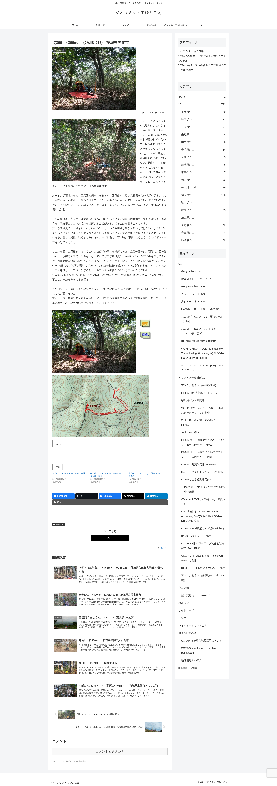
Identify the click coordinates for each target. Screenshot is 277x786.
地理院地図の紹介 (191, 660)
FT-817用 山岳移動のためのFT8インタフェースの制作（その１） (203, 442)
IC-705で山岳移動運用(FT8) (197, 479)
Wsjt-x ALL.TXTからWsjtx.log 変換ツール (203, 501)
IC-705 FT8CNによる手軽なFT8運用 (203, 568)
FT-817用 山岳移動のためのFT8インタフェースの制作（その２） (203, 454)
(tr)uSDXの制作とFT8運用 (196, 536)
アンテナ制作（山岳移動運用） (199, 385)
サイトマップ (186, 610)
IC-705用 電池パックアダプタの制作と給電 (205, 489)
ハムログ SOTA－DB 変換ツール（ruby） (202, 319)
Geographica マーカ (193, 271)
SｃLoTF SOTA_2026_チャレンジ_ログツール (202, 368)
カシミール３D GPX (194, 301)
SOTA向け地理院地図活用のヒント (201, 640)
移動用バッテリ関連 (193, 400)
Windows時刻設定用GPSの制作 (199, 464)
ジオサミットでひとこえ (192, 625)
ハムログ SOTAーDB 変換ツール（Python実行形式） (201, 331)
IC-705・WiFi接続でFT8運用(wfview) (202, 528)
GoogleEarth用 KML (193, 286)
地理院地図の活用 (188, 633)
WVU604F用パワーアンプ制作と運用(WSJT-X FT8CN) (202, 546)
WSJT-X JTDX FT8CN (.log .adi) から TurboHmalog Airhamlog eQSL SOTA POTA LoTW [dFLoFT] (203, 353)
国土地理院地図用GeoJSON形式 (200, 341)
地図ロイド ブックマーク (196, 278)
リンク (182, 618)
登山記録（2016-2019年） (196, 595)
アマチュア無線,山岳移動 (193, 377)
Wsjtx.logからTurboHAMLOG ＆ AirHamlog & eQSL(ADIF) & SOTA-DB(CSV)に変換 (201, 516)
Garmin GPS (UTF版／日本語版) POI (202, 309)
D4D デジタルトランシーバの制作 (202, 472)
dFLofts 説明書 (187, 667)
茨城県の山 (59, 524)
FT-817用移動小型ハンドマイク (199, 392)
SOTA (181, 263)
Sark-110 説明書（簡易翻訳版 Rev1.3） (200, 422)
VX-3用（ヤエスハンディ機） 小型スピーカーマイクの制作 (202, 410)
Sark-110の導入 (190, 432)
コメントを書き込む (110, 751)
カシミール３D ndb (193, 294)
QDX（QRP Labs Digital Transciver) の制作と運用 (203, 558)
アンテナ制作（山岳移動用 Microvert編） (203, 578)
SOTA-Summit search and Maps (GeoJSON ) (199, 650)
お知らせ (183, 602)
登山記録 (183, 587)
